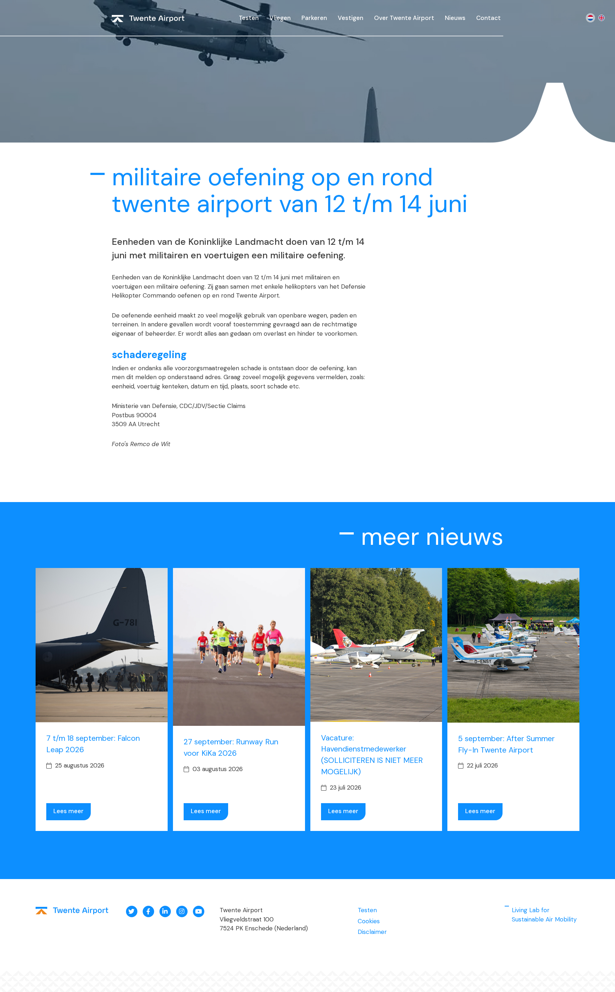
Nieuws (455, 18)
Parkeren (314, 18)
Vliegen (280, 18)
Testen (249, 18)
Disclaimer (372, 932)
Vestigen (350, 18)
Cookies (369, 921)
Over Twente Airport (404, 18)
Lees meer (68, 811)
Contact (488, 18)
